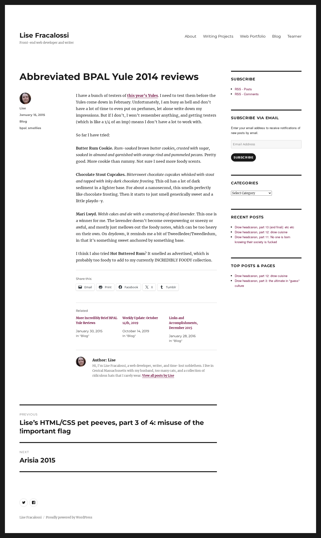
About (190, 36)
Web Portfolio (253, 36)
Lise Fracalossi (44, 35)
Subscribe (243, 157)
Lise (23, 108)
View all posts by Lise (158, 376)
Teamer (294, 36)
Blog (276, 36)
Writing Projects (218, 36)
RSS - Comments (247, 94)
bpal (23, 128)
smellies (34, 128)
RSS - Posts (243, 89)
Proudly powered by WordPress (69, 517)
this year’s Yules (142, 95)
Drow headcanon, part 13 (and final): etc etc (264, 227)
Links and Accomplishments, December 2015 (183, 323)
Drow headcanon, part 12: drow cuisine (261, 232)
